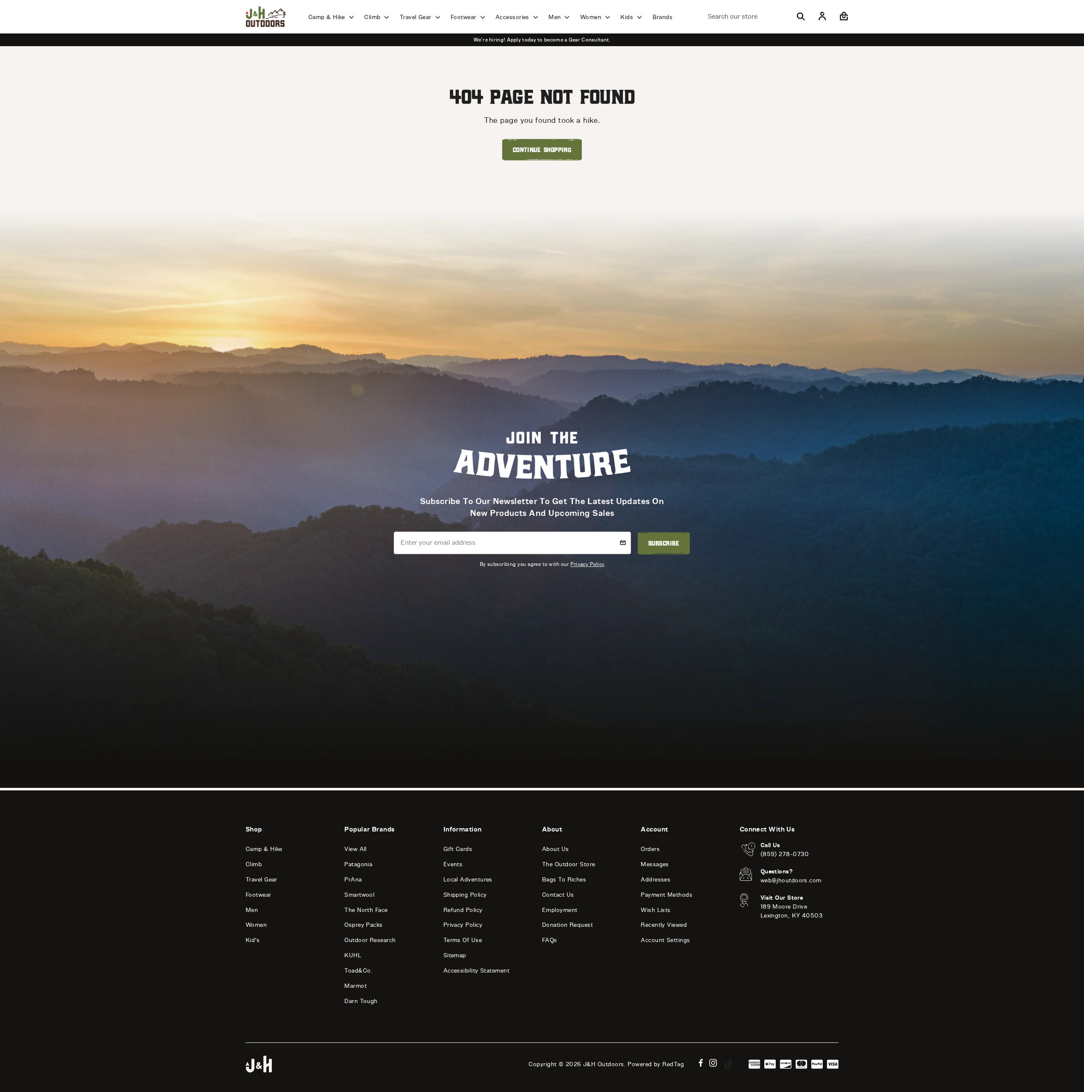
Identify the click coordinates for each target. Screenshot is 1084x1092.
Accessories (513, 17)
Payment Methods (666, 894)
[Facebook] (701, 1063)
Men (555, 17)
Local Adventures (467, 879)
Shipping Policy (465, 894)
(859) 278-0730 (784, 854)
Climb (373, 17)
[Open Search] (801, 16)
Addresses (655, 879)
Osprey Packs (363, 924)
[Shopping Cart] (843, 16)
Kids (627, 17)
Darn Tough (361, 1001)
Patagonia (358, 864)
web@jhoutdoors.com (790, 880)
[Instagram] (713, 1063)
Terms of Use (462, 940)
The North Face (365, 910)
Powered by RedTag (656, 1064)
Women (591, 17)
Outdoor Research (369, 940)
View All (355, 849)
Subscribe (663, 543)
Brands (663, 17)
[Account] (822, 16)
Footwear (464, 17)
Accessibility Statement (476, 970)
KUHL (352, 955)
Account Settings (665, 940)
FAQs (549, 940)
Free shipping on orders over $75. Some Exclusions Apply (659, 39)
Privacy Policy (587, 564)
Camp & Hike (327, 17)
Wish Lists (656, 910)
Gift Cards (458, 849)
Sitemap (454, 955)
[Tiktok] (729, 1064)
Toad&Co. (358, 970)
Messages (655, 864)
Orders (650, 849)
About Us (555, 849)
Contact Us (558, 894)
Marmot (355, 985)
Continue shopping (542, 149)
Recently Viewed (664, 924)
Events (453, 864)
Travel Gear (416, 17)
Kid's (253, 940)
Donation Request (567, 924)
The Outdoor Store (568, 864)
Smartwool (359, 894)
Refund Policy (463, 910)
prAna (353, 879)
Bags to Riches (564, 879)
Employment (560, 910)
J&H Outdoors (603, 1064)
